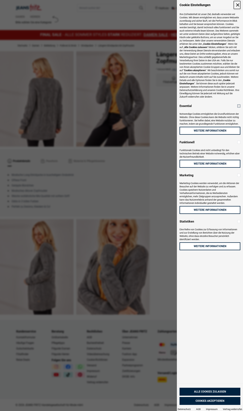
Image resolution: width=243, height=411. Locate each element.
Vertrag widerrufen (232, 409)
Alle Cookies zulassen (210, 391)
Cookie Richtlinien (225, 90)
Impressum (212, 409)
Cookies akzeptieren (210, 400)
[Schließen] (237, 5)
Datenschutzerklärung (191, 90)
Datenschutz (184, 409)
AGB (198, 409)
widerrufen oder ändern (200, 96)
